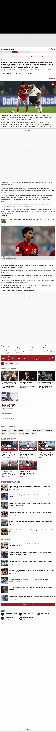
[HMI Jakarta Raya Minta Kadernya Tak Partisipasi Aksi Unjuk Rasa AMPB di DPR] (4, 531)
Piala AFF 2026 (49, 56)
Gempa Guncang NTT (40, 56)
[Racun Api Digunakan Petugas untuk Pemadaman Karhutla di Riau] (9, 465)
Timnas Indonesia (32, 115)
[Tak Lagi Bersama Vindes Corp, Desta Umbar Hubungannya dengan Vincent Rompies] (4, 514)
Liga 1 (8, 119)
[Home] (7, 49)
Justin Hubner (43, 115)
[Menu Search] (52, 49)
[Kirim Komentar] (53, 419)
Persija (25, 206)
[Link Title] (2, 60)
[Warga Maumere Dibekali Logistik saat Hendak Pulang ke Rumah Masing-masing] (28, 465)
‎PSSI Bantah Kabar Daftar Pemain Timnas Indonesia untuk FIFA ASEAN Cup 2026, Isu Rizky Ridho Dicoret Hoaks (30, 220)
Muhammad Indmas (28, 73)
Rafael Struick (41, 188)
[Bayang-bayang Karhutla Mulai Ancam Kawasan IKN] (28, 446)
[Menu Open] (54, 49)
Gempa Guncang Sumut (30, 56)
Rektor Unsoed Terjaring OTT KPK (16, 56)
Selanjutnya (14, 363)
